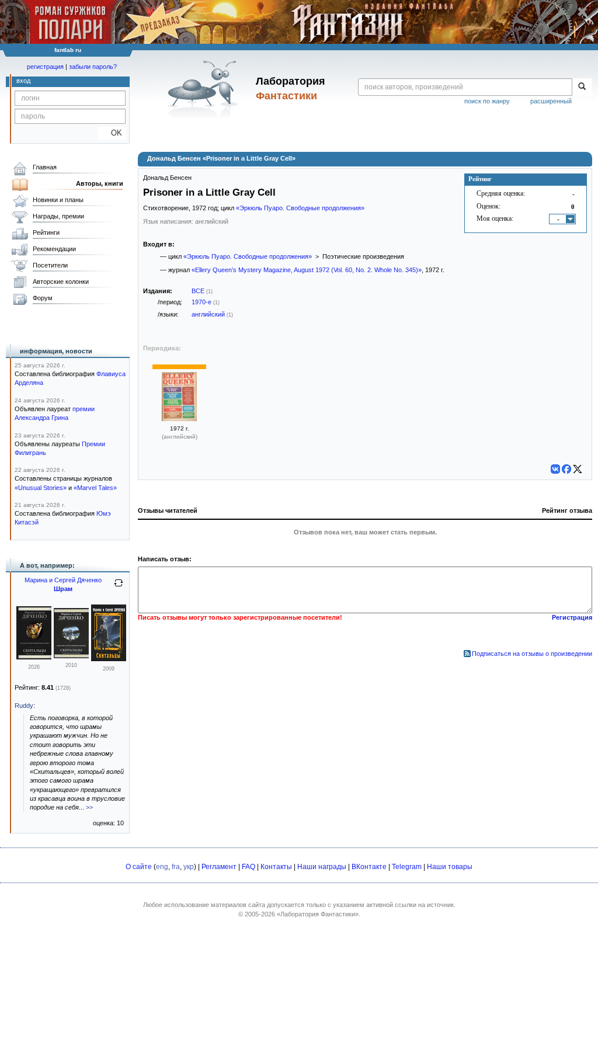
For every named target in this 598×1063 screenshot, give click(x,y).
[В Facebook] (566, 469)
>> (89, 807)
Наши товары (449, 867)
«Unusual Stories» (41, 487)
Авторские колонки (61, 281)
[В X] (577, 469)
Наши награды (321, 867)
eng (162, 867)
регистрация (45, 66)
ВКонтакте (369, 867)
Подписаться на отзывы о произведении (532, 653)
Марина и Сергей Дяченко (63, 579)
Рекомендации (54, 248)
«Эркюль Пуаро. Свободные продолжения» (300, 207)
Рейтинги (46, 232)
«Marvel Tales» (95, 487)
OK (112, 132)
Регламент (219, 867)
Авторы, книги (99, 183)
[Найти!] (582, 87)
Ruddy (24, 705)
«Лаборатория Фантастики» (318, 914)
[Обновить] (119, 587)
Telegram (407, 867)
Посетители (50, 265)
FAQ (248, 867)
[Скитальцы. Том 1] (108, 658)
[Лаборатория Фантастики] (205, 89)
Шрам (63, 588)
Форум (43, 297)
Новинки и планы (58, 199)
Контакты (276, 867)
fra (176, 867)
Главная (45, 167)
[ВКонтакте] (555, 469)
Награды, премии (58, 216)
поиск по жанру (487, 101)
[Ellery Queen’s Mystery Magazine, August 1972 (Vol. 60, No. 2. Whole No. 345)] (179, 418)
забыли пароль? (93, 66)
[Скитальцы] (33, 657)
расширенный (551, 101)
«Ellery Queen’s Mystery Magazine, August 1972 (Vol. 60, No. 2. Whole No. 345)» (307, 269)
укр (188, 867)
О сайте (139, 867)
